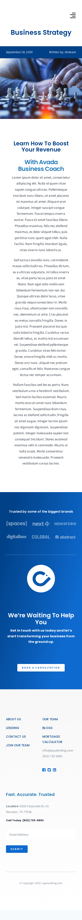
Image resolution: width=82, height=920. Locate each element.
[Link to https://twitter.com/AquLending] (49, 769)
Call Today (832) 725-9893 (25, 820)
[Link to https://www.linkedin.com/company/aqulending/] (53, 769)
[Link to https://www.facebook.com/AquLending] (43, 769)
